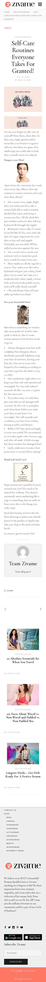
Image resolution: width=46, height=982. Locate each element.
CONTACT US (10, 810)
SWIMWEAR (12, 836)
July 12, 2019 (23, 77)
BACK (8, 28)
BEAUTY (10, 843)
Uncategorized (22, 12)
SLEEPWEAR (12, 828)
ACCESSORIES (13, 840)
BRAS (9, 817)
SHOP (6, 814)
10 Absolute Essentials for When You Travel (23, 660)
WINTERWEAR (13, 847)
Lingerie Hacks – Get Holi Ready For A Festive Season (23, 774)
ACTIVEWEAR (13, 832)
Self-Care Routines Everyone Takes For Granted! (23, 57)
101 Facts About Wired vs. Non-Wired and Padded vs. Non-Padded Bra (23, 717)
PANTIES (11, 821)
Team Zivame (24, 80)
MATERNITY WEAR (15, 851)
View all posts (22, 571)
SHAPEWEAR (13, 825)
